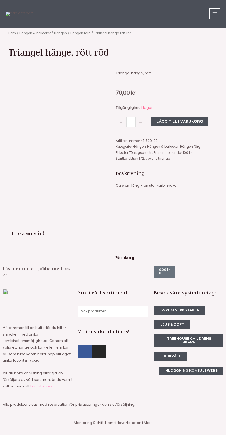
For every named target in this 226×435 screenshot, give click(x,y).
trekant (151, 158)
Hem (12, 33)
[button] (63, 233)
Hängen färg (80, 33)
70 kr (132, 153)
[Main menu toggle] (214, 13)
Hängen (60, 33)
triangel (164, 158)
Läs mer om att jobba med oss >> (36, 271)
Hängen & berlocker (35, 33)
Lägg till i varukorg (180, 121)
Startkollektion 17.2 (130, 158)
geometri (145, 153)
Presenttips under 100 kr (173, 153)
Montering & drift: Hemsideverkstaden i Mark (113, 422)
